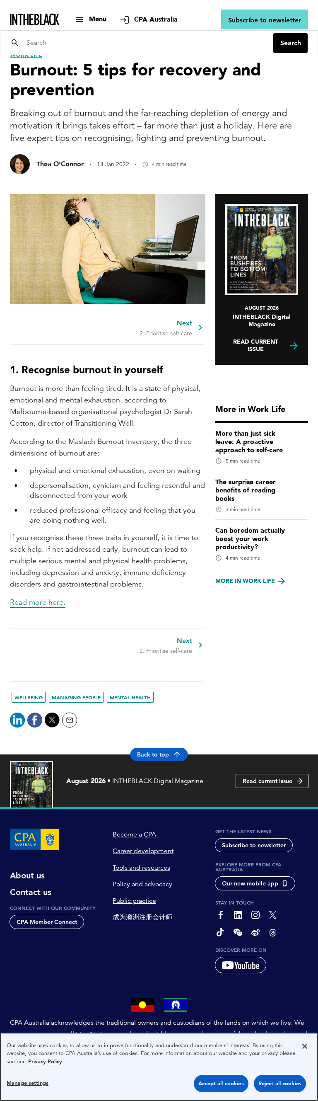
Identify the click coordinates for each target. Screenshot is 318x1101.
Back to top (153, 754)
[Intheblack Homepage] (35, 19)
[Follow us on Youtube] (240, 965)
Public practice (134, 900)
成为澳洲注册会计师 (142, 917)
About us (27, 875)
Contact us (30, 892)
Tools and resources (141, 867)
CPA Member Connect (47, 922)
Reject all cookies (279, 1083)
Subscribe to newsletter (264, 20)
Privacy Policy (45, 1061)
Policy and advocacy (142, 884)
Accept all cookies (220, 1083)
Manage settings (27, 1082)
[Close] (305, 1046)
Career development (143, 851)
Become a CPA (134, 834)
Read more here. (37, 602)
